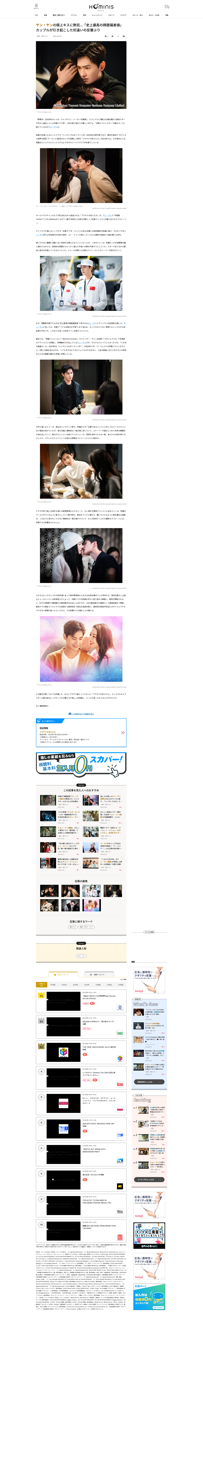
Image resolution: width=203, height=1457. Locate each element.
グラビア (123, 15)
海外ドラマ (73, 927)
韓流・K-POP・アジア (86, 927)
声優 (84, 15)
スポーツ (111, 15)
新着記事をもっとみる (145, 1082)
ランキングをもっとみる (146, 1180)
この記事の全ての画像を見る (83, 714)
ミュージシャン (97, 15)
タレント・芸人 (137, 15)
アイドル (74, 15)
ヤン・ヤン (53, 127)
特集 (166, 15)
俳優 (45, 15)
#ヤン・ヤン (81, 956)
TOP (36, 15)
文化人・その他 (154, 15)
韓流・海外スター (59, 15)
